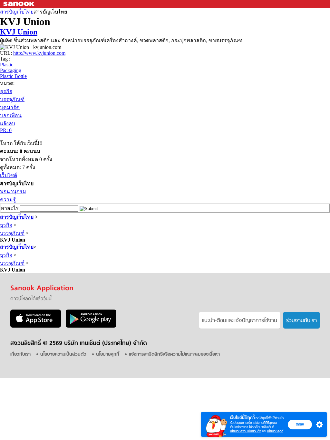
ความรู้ (8, 199)
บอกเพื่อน (11, 115)
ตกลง (300, 424)
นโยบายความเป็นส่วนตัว (245, 431)
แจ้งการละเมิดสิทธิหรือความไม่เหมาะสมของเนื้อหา (174, 354)
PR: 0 (6, 130)
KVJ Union (18, 32)
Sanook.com (19, 4)
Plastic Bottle (13, 76)
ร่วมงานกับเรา (301, 321)
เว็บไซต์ (8, 175)
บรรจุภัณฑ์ (12, 99)
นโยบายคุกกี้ (275, 431)
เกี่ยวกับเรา (20, 354)
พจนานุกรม (13, 191)
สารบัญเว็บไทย (17, 11)
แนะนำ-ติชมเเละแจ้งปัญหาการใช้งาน (239, 321)
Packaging (10, 70)
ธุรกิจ (6, 91)
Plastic (6, 64)
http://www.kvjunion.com (39, 53)
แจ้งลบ (7, 123)
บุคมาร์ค (10, 107)
